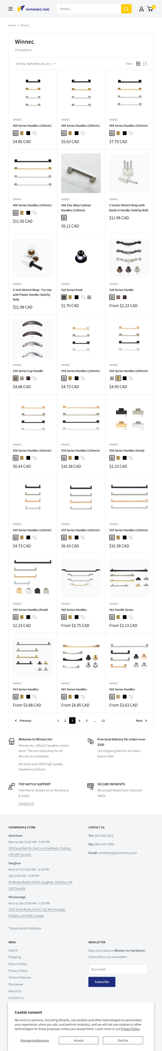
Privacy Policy (130, 1029)
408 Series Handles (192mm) (128, 125)
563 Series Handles (25, 689)
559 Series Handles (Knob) (30, 610)
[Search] (126, 8)
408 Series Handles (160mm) (80, 125)
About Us (14, 991)
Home (12, 25)
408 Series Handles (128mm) (32, 125)
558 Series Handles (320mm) (80, 450)
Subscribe (102, 982)
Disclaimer (15, 984)
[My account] (141, 9)
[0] (150, 8)
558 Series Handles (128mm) (80, 371)
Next (139, 721)
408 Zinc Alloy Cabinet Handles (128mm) (76, 207)
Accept (79, 1040)
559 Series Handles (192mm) (80, 530)
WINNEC (17, 119)
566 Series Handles (122, 689)
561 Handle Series (121, 610)
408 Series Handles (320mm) (32, 205)
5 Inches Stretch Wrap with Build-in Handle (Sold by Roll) (128, 207)
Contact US (26, 803)
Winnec (24, 25)
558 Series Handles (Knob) (126, 450)
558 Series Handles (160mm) (128, 371)
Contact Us (16, 998)
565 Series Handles (74, 689)
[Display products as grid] (138, 64)
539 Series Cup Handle (28, 371)
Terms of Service (19, 977)
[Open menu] (10, 9)
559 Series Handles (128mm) (32, 530)
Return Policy (17, 964)
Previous (25, 721)
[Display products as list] (145, 64)
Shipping (14, 957)
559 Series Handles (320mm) (128, 530)
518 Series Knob (71, 290)
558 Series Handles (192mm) (32, 450)
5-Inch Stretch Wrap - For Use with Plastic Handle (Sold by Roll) (32, 295)
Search (13, 950)
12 (103, 721)
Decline (123, 1040)
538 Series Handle (121, 290)
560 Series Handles (74, 610)
